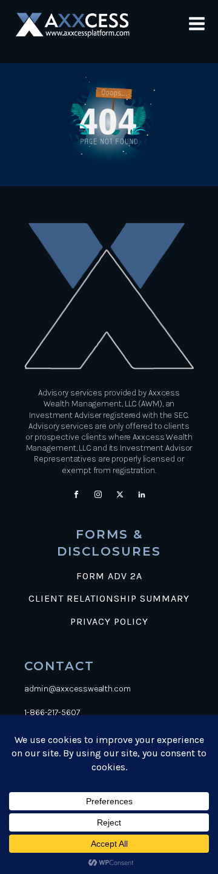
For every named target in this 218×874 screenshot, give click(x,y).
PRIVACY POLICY (109, 621)
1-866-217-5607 (52, 712)
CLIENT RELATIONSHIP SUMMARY (109, 598)
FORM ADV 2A (109, 576)
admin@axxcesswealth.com (77, 689)
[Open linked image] (80, 25)
